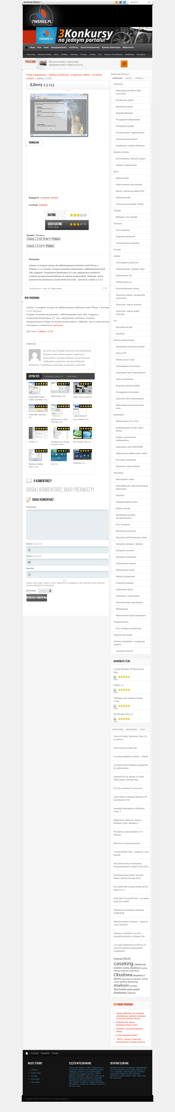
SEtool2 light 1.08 (58, 396)
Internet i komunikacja (113, 54)
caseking (123, 963)
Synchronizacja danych (127, 139)
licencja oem (85, 1080)
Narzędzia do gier (124, 327)
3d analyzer (74, 1084)
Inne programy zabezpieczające (131, 158)
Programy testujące (125, 583)
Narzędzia (141, 54)
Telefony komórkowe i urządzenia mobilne (69, 75)
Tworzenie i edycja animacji (129, 304)
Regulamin (45, 1053)
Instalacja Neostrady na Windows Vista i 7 (129, 810)
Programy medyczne (125, 236)
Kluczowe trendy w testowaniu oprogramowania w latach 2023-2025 (66, 63)
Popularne (117, 729)
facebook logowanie (85, 1078)
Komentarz (31, 507)
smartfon (133, 986)
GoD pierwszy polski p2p (125, 748)
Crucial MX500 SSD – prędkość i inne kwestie (131, 853)
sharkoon (121, 985)
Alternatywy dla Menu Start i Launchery (129, 92)
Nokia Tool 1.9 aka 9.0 (82, 397)
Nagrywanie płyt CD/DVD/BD (129, 447)
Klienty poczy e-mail (125, 360)
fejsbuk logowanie (96, 1082)
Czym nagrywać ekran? (127, 1035)
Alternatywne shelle (125, 479)
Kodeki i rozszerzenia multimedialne (126, 439)
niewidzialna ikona (122, 1070)
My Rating (31, 591)
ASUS (126, 958)
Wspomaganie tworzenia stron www (130, 406)
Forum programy (125, 1004)
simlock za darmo (97, 1084)
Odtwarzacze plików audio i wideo (131, 453)
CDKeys (34, 1070)
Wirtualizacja (122, 609)
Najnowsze (131, 729)
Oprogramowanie (59, 47)
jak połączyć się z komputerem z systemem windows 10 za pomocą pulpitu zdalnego (86, 1070)
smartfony (73, 47)
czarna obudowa (131, 968)
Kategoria (117, 78)
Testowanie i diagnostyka (127, 596)
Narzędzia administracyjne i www (131, 537)
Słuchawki (120, 989)
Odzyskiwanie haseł (125, 570)
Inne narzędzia (123, 524)
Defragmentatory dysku (126, 502)
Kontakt (55, 1053)
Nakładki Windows (124, 113)
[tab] (117, 78)
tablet (130, 989)
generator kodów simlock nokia (123, 1076)
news (46, 47)
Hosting (34, 1076)
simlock (72, 1074)
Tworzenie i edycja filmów (128, 466)
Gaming (143, 968)
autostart (80, 1076)
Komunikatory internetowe (128, 366)
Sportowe (120, 334)
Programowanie (121, 622)
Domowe (74, 54)
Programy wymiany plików (128, 386)
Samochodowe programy (127, 243)
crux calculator (116, 1072)
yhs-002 (94, 1080)
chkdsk (72, 1068)
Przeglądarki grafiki (125, 126)
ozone (145, 979)
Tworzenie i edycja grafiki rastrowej (127, 312)
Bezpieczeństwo (44, 54)
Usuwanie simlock (49, 197)
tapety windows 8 (137, 1070)
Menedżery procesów (126, 531)
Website (30, 568)
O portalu (34, 1053)
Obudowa (123, 974)
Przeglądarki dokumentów (128, 119)
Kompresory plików (125, 100)
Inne (39, 47)
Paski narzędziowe (124, 379)
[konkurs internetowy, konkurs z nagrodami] (94, 42)
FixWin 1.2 (33, 442)
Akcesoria (31, 54)
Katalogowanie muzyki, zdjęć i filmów (130, 429)
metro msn (89, 1076)
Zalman (131, 993)
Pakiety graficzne (124, 282)
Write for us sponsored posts (127, 843)
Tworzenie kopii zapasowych (129, 602)
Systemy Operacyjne (111, 47)
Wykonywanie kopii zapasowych (131, 615)
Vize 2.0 (54, 464)
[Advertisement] (67, 172)
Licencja (139, 78)
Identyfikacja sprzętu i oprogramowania (126, 516)
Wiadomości (128, 47)
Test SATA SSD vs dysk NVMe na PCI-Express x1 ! (131, 888)
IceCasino (58, 325)
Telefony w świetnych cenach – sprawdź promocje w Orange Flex (129, 935)
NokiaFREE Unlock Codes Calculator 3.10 (38, 398)
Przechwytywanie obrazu (127, 288)
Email (29, 556)
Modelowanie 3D (124, 275)
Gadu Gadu (36, 1073)
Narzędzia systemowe (126, 557)
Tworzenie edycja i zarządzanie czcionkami (130, 296)
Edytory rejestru (123, 508)
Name (29, 544)
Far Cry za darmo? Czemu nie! (128, 788)
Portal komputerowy (36, 75)
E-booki (83, 54)
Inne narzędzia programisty (128, 628)
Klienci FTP (121, 353)
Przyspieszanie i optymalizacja (130, 132)
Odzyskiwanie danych (126, 563)
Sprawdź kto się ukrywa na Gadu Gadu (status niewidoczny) (129, 778)
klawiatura (134, 971)
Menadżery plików (124, 106)
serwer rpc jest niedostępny (89, 1072)
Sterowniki (35, 1082)
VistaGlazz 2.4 (79, 463)
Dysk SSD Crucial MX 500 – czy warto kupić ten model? (131, 900)
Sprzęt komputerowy (90, 47)
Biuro (56, 54)
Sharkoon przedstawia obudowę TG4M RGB (129, 911)
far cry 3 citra (74, 1086)
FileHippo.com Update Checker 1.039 (60, 443)
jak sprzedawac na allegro (85, 1081)
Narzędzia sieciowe (125, 550)
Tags (142, 729)
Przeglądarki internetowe (127, 392)
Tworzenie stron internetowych (130, 399)
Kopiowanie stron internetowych (131, 373)
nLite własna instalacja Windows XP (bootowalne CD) (130, 798)
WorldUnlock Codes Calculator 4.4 (59, 420)
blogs (32, 47)
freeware (43, 205)
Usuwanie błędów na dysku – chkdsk (131, 756)
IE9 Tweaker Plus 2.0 (82, 442)
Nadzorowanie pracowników (129, 184)
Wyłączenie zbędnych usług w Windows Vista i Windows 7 (128, 821)
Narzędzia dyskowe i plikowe (129, 544)
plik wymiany (134, 1074)
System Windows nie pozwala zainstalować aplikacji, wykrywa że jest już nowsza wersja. (131, 1016)
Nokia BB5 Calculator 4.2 (37, 416)
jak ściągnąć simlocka (85, 1074)
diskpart (72, 1078)
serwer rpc (84, 1084)
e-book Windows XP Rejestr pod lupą (129, 670)
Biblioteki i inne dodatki (126, 217)
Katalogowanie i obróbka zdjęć (130, 269)
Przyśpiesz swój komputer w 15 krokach (128, 833)
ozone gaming (120, 982)
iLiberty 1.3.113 (45, 331)
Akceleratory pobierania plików (130, 347)
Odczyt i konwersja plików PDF (130, 191)
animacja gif (128, 1072)
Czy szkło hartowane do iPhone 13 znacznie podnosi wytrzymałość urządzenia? (130, 948)
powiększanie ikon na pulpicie (122, 1068)
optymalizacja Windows (131, 979)
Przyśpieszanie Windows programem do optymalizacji (131, 766)
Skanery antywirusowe (126, 165)
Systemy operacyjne (123, 635)
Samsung (132, 982)
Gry (100, 54)
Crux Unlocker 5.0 (80, 419)
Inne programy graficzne (127, 262)
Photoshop (35, 1079)
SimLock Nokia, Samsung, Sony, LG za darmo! (130, 738)
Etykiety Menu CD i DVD (127, 421)
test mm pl (99, 1076)
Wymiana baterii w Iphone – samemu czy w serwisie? (131, 923)
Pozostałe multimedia (126, 460)
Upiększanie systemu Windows (130, 145)
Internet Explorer (121, 971)
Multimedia (129, 54)
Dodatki (64, 54)
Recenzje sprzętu (31, 2)
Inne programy (122, 230)
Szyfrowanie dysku (124, 589)
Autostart (120, 495)
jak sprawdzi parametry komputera (127, 1073)
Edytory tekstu (122, 178)
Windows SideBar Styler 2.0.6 (36, 465)
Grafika (92, 54)
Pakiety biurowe (123, 197)
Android (118, 958)
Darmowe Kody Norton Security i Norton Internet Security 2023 (129, 876)
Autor (129, 78)
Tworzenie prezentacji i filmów (130, 204)
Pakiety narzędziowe (125, 576)
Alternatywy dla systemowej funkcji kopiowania (132, 487)
